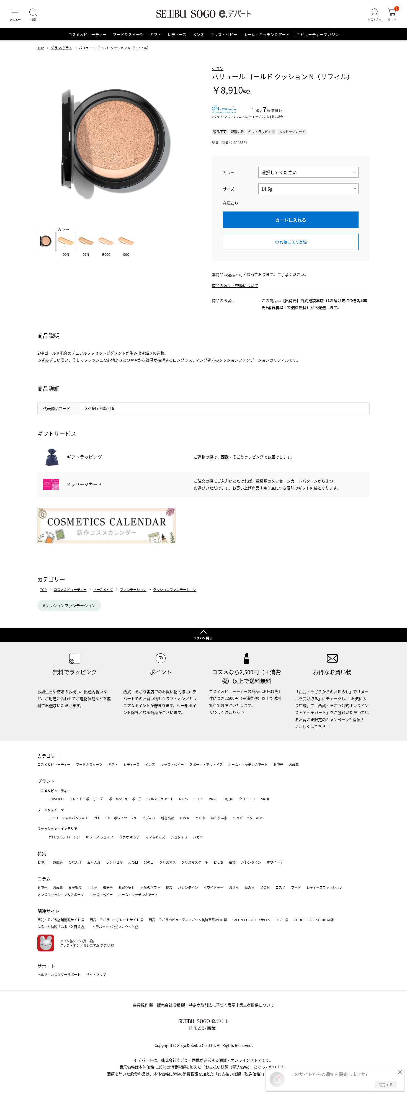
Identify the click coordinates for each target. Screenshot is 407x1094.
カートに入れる (290, 219)
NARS (183, 798)
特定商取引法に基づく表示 (212, 1005)
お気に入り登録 (293, 242)
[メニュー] (15, 15)
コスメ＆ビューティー (87, 34)
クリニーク (247, 798)
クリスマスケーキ (194, 862)
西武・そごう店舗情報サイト (59, 919)
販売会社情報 (168, 1005)
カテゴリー (48, 755)
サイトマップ (96, 974)
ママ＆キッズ (155, 837)
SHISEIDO (56, 798)
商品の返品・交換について (235, 285)
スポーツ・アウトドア (206, 764)
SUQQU (227, 798)
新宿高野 (167, 818)
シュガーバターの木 (248, 818)
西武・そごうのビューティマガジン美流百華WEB (186, 919)
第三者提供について (256, 1005)
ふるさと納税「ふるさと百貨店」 (62, 926)
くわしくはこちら (224, 712)
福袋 (232, 862)
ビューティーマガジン (319, 34)
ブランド (46, 781)
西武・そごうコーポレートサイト (115, 919)
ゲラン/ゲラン (61, 48)
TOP (40, 48)
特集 (41, 853)
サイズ (229, 189)
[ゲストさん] (374, 15)
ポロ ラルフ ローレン (64, 837)
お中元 (278, 764)
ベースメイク (103, 590)
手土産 (92, 887)
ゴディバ (148, 818)
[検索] (33, 15)
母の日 (133, 862)
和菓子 (108, 887)
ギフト (155, 34)
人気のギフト (150, 887)
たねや (185, 818)
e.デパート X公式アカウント (114, 926)
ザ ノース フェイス (100, 837)
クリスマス (167, 862)
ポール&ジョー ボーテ (125, 798)
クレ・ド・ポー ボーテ (86, 798)
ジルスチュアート (160, 798)
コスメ (280, 887)
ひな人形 (75, 862)
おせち (218, 862)
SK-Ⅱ (265, 798)
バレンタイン (251, 862)
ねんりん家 (219, 818)
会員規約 (140, 1005)
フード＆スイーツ (128, 34)
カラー (229, 172)
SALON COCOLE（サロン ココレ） (258, 919)
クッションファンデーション (174, 590)
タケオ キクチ (129, 837)
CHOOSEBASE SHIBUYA (312, 919)
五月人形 (94, 862)
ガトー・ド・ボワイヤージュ (115, 818)
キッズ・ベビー (223, 34)
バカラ (198, 837)
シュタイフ (179, 837)
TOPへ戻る (203, 638)
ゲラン (217, 68)
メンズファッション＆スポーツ (60, 894)
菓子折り (75, 887)
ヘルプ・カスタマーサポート (59, 974)
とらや (200, 818)
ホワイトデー (277, 862)
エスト (198, 798)
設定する (385, 1084)
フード (296, 887)
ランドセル (114, 862)
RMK (212, 798)
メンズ (198, 34)
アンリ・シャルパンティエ (68, 818)
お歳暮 (294, 764)
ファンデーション (133, 590)
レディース (177, 34)
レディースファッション (324, 887)
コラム (44, 878)
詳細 (274, 110)
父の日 (149, 862)
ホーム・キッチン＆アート (266, 34)
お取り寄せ (126, 887)
